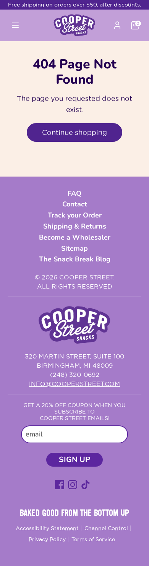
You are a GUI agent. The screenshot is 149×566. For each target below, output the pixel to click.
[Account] (117, 24)
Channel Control (106, 528)
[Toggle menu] (30, 25)
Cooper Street (86, 277)
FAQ (74, 193)
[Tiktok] (85, 484)
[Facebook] (59, 484)
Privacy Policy (47, 539)
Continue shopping (74, 132)
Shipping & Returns (74, 226)
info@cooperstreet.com (74, 383)
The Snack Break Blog (74, 259)
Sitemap (74, 248)
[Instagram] (72, 484)
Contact (74, 204)
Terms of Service (93, 539)
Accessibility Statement (47, 528)
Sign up (74, 459)
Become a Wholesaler (74, 237)
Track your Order (75, 215)
